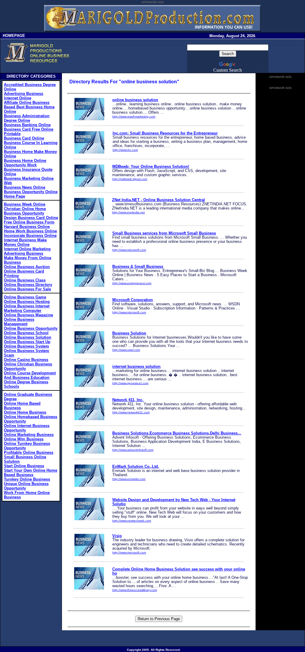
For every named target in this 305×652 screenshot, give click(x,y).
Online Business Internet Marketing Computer (26, 308)
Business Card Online (24, 138)
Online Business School (26, 333)
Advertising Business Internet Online (23, 95)
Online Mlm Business (23, 439)
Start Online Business (24, 466)
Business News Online (24, 187)
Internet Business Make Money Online (25, 242)
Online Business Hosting (27, 301)
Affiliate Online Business (26, 102)
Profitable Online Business (28, 452)
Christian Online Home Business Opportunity (25, 211)
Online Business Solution (27, 337)
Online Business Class (25, 280)
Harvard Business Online (27, 226)
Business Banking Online (27, 125)
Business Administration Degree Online (26, 118)
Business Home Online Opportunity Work (25, 162)
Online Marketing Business (29, 434)
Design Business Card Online (31, 217)
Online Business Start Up (27, 342)
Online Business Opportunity (30, 328)
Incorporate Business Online (30, 235)
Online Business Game (25, 297)
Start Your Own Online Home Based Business (30, 472)
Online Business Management (19, 321)
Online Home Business (25, 412)
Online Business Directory (28, 284)
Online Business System (26, 346)
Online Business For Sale (27, 289)
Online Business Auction (27, 267)
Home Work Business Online (30, 231)
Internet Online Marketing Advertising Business (27, 251)
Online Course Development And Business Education (30, 375)
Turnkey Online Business (27, 479)
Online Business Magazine (28, 315)
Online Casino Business (26, 359)
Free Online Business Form (29, 222)
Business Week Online (24, 204)
